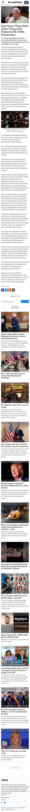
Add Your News (5, 797)
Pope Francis (5, 71)
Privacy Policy (9, 809)
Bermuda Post (15, 2)
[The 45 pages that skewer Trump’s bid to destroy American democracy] (15, 432)
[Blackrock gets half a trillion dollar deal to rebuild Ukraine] (15, 622)
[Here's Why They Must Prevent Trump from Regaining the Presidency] (15, 361)
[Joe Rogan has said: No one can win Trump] (15, 392)
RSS (4, 799)
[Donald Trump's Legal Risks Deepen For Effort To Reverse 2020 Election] (15, 471)
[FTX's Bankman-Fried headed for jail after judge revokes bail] (15, 583)
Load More (15, 767)
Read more (4, 795)
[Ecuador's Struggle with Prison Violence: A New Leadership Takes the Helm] (15, 697)
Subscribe (25, 301)
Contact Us (22, 807)
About (3, 809)
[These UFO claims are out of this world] (15, 739)
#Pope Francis (5, 286)
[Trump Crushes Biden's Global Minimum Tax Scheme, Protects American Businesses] (15, 322)
